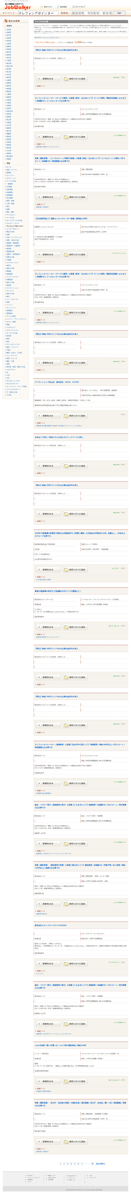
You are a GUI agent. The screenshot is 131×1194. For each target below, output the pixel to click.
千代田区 (45, 207)
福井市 (44, 637)
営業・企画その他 (13, 240)
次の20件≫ (100, 1164)
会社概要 (50, 1179)
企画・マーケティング (14, 237)
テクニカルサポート (13, 389)
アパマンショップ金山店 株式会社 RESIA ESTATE (57, 382)
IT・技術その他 (12, 392)
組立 (8, 341)
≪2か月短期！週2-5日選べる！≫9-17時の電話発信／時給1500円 (60, 1045)
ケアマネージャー (13, 263)
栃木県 (9, 52)
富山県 (9, 72)
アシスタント (11, 215)
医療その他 (10, 257)
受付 (8, 206)
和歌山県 (10, 111)
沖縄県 (9, 159)
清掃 (8, 364)
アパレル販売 (11, 316)
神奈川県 (10, 66)
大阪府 (9, 103)
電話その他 (10, 232)
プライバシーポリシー (34, 1177)
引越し (9, 350)
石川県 (9, 74)
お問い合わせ (52, 1177)
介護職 (9, 260)
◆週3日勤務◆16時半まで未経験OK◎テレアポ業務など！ (58, 591)
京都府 (9, 100)
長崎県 (9, 145)
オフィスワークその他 (14, 220)
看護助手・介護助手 (13, 246)
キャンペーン (11, 308)
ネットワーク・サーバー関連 (16, 386)
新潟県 (9, 69)
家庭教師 (10, 274)
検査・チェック (12, 358)
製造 (8, 339)
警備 (8, 324)
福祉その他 (10, 268)
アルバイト (72, 1178)
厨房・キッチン (12, 170)
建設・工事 (10, 361)
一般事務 (10, 184)
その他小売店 (41, 579)
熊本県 (9, 148)
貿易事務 (10, 195)
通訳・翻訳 (10, 212)
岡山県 (9, 120)
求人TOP (30, 1175)
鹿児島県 (10, 156)
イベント (10, 305)
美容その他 (10, 294)
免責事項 (30, 1179)
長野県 (9, 83)
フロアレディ (11, 327)
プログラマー (11, 370)
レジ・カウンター (13, 299)
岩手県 (9, 35)
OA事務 (9, 187)
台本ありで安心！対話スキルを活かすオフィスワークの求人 (59, 437)
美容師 (9, 285)
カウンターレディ (13, 330)
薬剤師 (9, 248)
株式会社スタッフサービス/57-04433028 (50, 925)
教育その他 (10, 282)
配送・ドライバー (13, 347)
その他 (9, 395)
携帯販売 (10, 313)
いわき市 (45, 853)
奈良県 (9, 108)
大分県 (9, 150)
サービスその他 (12, 333)
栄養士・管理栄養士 (13, 254)
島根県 (9, 117)
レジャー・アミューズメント (16, 319)
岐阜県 (9, 86)
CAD (8, 375)
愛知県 (9, 91)
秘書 (8, 209)
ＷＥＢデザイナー (13, 384)
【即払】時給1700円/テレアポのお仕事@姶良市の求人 (56, 50)
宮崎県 (9, 153)
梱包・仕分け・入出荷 (14, 353)
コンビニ (39, 973)
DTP (8, 378)
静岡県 (9, 89)
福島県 (9, 46)
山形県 (9, 44)
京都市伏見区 (46, 1091)
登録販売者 (10, 251)
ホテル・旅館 (11, 322)
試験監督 (10, 279)
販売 (8, 296)
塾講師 (9, 271)
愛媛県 (9, 134)
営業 (8, 234)
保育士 (9, 265)
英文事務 (10, 198)
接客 (8, 302)
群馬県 (9, 55)
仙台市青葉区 (46, 793)
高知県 (9, 136)
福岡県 (9, 139)
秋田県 (9, 41)
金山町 (55, 425)
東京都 (9, 63)
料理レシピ (72, 1180)
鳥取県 (9, 114)
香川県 (9, 131)
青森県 (9, 32)
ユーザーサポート (13, 229)
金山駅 (61, 425)
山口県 (9, 125)
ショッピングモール (64, 853)
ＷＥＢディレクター (13, 381)
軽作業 (9, 336)
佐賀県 (9, 142)
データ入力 (10, 218)
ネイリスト (10, 291)
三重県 (9, 94)
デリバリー (10, 175)
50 (92, 1164)
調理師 (9, 172)
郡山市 (44, 914)
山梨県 (9, 80)
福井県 (9, 77)
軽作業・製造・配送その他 (16, 367)
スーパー (52, 853)
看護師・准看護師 (13, 243)
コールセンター (53, 147)
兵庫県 (9, 105)
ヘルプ (29, 1181)
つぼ (90, 1175)
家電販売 (10, 310)
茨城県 (9, 49)
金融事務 (10, 192)
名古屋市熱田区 (47, 425)
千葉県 (9, 60)
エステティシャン (13, 288)
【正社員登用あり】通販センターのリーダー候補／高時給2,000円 (61, 219)
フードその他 (11, 181)
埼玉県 (9, 58)
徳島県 (9, 128)
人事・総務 (10, 203)
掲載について (52, 1175)
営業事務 (10, 189)
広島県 (9, 122)
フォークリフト (12, 355)
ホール (9, 167)
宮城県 (9, 38)
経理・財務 (10, 201)
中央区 (44, 147)
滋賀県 (9, 97)
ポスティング (11, 178)
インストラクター (13, 277)
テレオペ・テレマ (13, 223)
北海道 (9, 29)
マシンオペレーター (13, 344)
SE (7, 372)
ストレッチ (92, 1177)
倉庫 (48, 579)
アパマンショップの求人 (73, 425)
